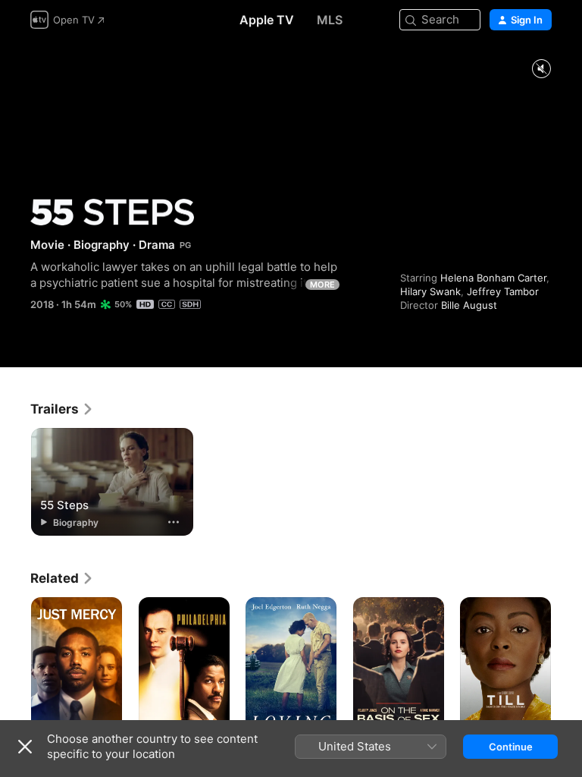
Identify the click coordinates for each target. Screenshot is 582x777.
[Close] (25, 746)
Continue (511, 747)
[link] (62, 409)
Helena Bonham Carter (493, 278)
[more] (173, 522)
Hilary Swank (430, 291)
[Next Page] (566, 665)
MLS (330, 19)
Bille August (469, 305)
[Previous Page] (15, 665)
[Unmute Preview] (541, 69)
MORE (322, 284)
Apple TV (266, 19)
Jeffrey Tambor (503, 291)
